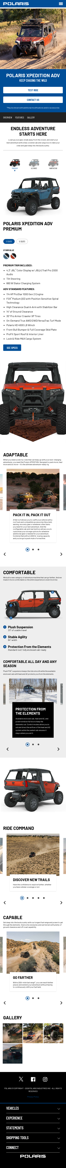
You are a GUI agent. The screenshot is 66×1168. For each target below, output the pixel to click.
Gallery (31, 117)
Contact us (33, 99)
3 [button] (38, 549)
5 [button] (44, 898)
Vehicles (12, 1108)
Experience (14, 1118)
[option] (33, 506)
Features (19, 117)
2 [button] (33, 549)
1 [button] (27, 549)
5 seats (22, 241)
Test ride (33, 90)
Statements (14, 1127)
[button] (5, 554)
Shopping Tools (17, 1137)
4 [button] (38, 898)
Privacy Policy (33, 1097)
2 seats (9, 241)
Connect (12, 1147)
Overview (7, 117)
